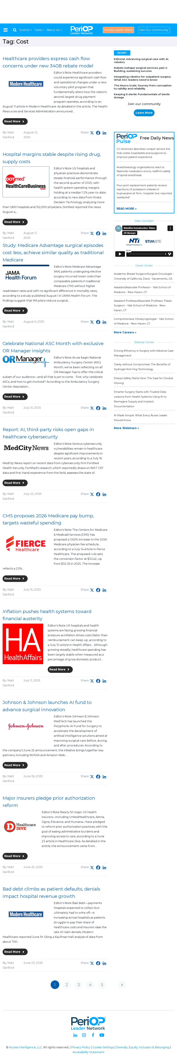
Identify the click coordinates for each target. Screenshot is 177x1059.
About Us (53, 30)
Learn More (144, 112)
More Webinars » (126, 428)
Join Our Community (153, 30)
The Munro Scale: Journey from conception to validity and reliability (143, 87)
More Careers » (125, 332)
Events (25, 30)
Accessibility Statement (88, 1052)
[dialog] (14, 30)
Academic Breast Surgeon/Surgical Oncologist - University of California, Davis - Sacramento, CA (144, 276)
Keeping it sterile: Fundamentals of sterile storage (142, 96)
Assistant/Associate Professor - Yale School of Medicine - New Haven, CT (142, 290)
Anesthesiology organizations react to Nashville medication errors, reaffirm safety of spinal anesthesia (143, 171)
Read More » (127, 208)
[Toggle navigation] (5, 30)
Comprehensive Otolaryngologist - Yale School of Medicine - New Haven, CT (144, 321)
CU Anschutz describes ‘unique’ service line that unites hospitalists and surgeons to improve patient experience (143, 152)
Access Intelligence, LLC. (26, 1047)
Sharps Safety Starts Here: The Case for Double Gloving (143, 381)
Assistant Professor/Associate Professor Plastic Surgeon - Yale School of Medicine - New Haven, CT (143, 305)
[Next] (122, 984)
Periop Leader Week (118, 30)
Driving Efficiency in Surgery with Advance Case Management (144, 353)
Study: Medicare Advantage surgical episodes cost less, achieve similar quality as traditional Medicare (53, 252)
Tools (38, 30)
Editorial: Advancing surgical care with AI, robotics (141, 60)
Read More (12, 121)
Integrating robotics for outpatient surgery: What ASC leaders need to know (142, 78)
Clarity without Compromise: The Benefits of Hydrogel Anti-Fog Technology (142, 367)
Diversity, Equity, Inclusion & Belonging (142, 1047)
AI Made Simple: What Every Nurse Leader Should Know (140, 418)
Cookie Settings (103, 1047)
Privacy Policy (80, 1047)
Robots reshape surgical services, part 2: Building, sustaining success (140, 69)
